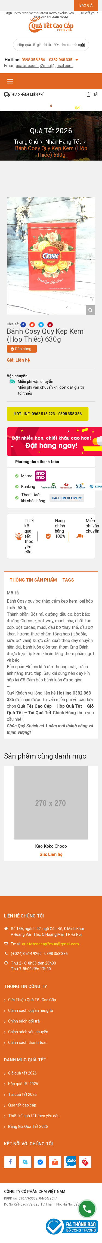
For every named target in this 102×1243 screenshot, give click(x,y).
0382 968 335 (60, 60)
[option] (51, 256)
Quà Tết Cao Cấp (34, 706)
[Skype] (25, 1162)
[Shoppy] (55, 1162)
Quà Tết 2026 (51, 131)
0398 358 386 (56, 953)
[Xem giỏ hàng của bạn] (47, 107)
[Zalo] (70, 1162)
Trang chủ (26, 141)
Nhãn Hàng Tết (63, 141)
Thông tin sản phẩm (33, 580)
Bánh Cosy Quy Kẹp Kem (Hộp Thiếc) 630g (45, 335)
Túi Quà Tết (40, 712)
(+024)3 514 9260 (26, 953)
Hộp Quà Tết (69, 706)
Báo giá (85, 5)
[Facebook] (10, 1162)
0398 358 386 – (35, 60)
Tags (68, 580)
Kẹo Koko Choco (51, 846)
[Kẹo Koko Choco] (51, 803)
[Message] (40, 1162)
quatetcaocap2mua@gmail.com (44, 65)
